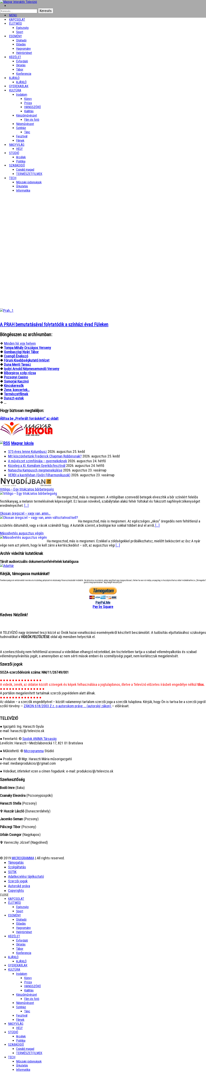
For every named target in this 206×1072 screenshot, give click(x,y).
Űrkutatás (22, 186)
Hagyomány (23, 49)
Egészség (22, 907)
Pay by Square (103, 607)
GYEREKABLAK (17, 965)
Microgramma (34, 751)
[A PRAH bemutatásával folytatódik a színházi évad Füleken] (6, 310)
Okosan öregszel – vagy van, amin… (25, 513)
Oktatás (21, 65)
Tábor (19, 949)
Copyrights (16, 890)
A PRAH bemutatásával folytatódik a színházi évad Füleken (54, 324)
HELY (19, 1028)
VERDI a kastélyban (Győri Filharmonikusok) (39, 475)
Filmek (20, 1020)
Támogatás (16, 862)
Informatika (23, 190)
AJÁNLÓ (13, 957)
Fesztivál (21, 1015)
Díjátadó (21, 40)
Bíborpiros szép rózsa (20, 373)
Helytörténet (24, 53)
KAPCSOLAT (16, 899)
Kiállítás (29, 111)
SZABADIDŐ (17, 165)
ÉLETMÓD (15, 23)
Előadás (21, 44)
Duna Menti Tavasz (17, 364)
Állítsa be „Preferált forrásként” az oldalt (29, 418)
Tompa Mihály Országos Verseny (27, 347)
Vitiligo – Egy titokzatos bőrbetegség (27, 489)
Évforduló (22, 61)
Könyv (28, 99)
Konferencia (23, 74)
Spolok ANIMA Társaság (39, 739)
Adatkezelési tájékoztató (26, 876)
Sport (19, 911)
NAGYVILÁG (15, 1024)
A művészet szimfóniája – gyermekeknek (37, 461)
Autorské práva (19, 886)
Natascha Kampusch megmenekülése (35, 470)
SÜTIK (12, 872)
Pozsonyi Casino (16, 377)
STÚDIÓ (14, 153)
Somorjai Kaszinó (16, 381)
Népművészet (25, 124)
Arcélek (21, 1036)
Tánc (27, 132)
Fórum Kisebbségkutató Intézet (26, 360)
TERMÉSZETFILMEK (29, 174)
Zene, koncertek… (17, 390)
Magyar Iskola (22, 443)
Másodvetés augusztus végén (22, 533)
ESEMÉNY (15, 36)
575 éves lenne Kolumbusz (27, 451)
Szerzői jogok (18, 881)
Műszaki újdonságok (29, 182)
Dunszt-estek (14, 398)
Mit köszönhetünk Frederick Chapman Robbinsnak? (45, 456)
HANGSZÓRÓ (32, 107)
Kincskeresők (14, 385)
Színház (21, 128)
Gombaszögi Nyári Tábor (21, 352)
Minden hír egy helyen (20, 343)
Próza (28, 103)
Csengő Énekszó (16, 356)
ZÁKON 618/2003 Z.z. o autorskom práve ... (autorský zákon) (68, 706)
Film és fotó (31, 120)
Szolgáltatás (17, 867)
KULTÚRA (15, 90)
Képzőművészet (26, 115)
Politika (20, 1041)
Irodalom (21, 95)
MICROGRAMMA (23, 858)
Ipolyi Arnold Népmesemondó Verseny (31, 369)
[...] (26, 505)
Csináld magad (25, 170)
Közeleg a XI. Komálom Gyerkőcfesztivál (36, 465)
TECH (12, 178)
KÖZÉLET (15, 57)
